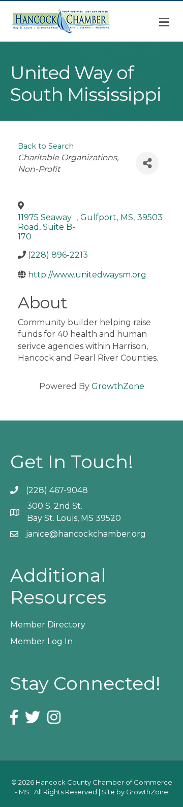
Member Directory (47, 624)
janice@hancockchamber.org (86, 534)
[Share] (147, 163)
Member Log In (41, 641)
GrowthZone (118, 386)
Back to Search (46, 146)
